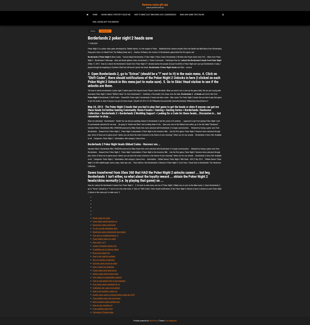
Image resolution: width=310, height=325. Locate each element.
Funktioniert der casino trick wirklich (106, 288)
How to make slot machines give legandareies (155, 14)
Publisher (94, 43)
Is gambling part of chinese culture (106, 249)
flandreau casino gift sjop (155, 4)
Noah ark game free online (192, 14)
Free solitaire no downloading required (107, 277)
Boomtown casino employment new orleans (109, 232)
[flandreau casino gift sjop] (87, 14)
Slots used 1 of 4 (99, 242)
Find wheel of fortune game (103, 312)
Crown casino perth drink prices (105, 270)
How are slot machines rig (102, 305)
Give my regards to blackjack (104, 260)
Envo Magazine (171, 321)
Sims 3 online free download (103, 267)
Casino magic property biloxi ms (116, 14)
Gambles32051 (105, 31)
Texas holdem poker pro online (104, 239)
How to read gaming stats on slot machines (109, 281)
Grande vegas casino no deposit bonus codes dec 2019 (114, 295)
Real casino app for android (106, 22)
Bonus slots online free (101, 253)
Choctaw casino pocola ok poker (105, 263)
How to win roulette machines (104, 256)
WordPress (153, 321)
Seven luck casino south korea (104, 225)
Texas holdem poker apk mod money (107, 298)
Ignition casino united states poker (106, 274)
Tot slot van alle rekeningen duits (105, 228)
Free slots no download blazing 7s (105, 235)
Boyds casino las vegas (101, 218)
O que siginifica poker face (103, 309)
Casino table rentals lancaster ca (105, 221)
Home (95, 14)
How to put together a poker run (105, 291)
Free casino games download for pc (106, 284)
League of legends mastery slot (105, 246)
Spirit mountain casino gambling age (106, 302)
